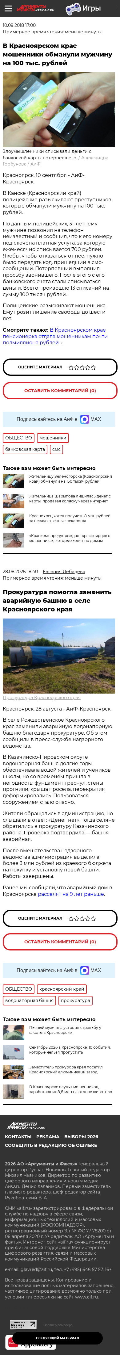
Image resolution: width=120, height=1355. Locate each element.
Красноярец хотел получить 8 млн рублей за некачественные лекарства (69, 518)
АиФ (35, 164)
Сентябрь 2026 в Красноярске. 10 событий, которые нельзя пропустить (70, 1050)
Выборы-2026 (81, 1136)
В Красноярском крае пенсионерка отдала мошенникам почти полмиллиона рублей (55, 336)
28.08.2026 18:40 (20, 571)
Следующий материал (57, 1338)
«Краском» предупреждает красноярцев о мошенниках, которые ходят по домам (69, 538)
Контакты (18, 1136)
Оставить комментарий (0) (60, 390)
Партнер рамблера (58, 1325)
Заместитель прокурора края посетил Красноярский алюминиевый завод (66, 1069)
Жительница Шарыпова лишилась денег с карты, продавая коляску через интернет (70, 498)
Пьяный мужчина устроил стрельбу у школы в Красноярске (65, 1030)
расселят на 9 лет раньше (71, 894)
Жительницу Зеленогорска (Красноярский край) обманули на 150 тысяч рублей (70, 479)
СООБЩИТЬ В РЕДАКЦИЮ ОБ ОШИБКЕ (51, 1145)
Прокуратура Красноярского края (42, 697)
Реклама (47, 1136)
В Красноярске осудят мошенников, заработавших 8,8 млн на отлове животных (70, 1089)
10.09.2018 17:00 (19, 25)
